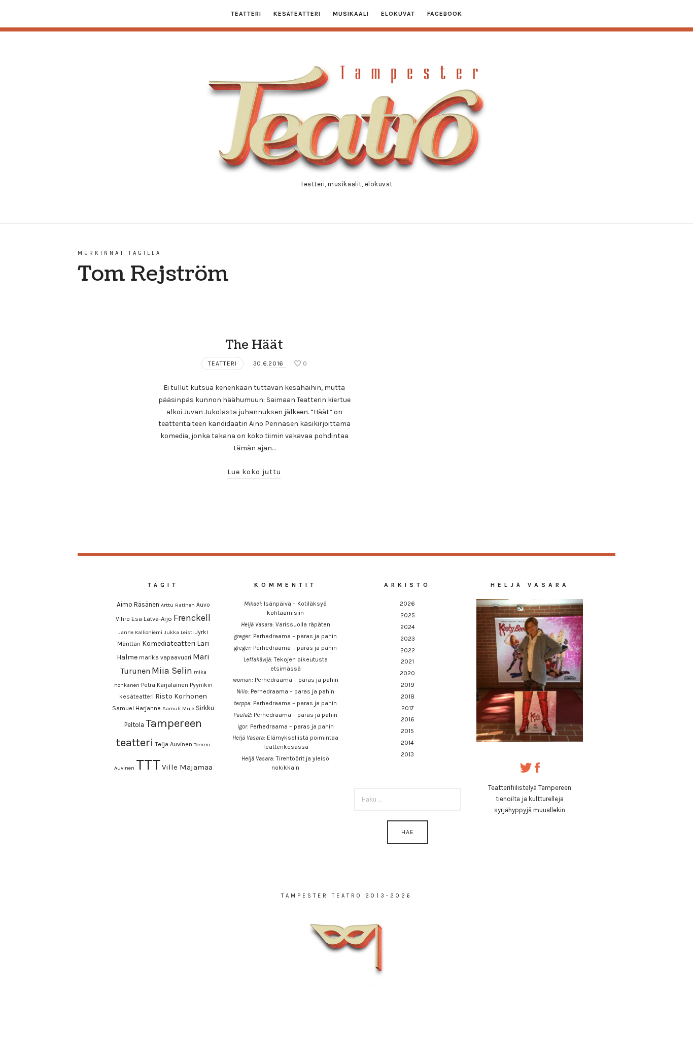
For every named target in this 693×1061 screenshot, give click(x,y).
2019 (407, 684)
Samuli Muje (178, 708)
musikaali (351, 13)
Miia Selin (172, 671)
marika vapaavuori (165, 657)
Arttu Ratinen (178, 605)
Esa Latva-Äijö (151, 618)
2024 (407, 627)
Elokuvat (398, 13)
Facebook (444, 13)
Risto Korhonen (181, 696)
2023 (407, 638)
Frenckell (192, 618)
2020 (407, 673)
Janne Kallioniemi (140, 632)
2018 (407, 696)
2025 (407, 615)
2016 (407, 719)
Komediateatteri (168, 643)
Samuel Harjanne (136, 708)
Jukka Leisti (179, 632)
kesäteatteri (297, 13)
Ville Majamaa (187, 767)
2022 (407, 650)
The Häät (254, 344)
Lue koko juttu (254, 472)
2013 (407, 754)
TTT (148, 764)
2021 (407, 661)
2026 (407, 603)
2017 (407, 708)
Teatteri (246, 13)
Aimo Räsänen (138, 604)
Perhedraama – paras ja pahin (295, 636)
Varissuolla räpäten (302, 624)
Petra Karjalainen (164, 684)
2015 (407, 731)
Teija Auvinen (173, 744)
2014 (407, 742)
